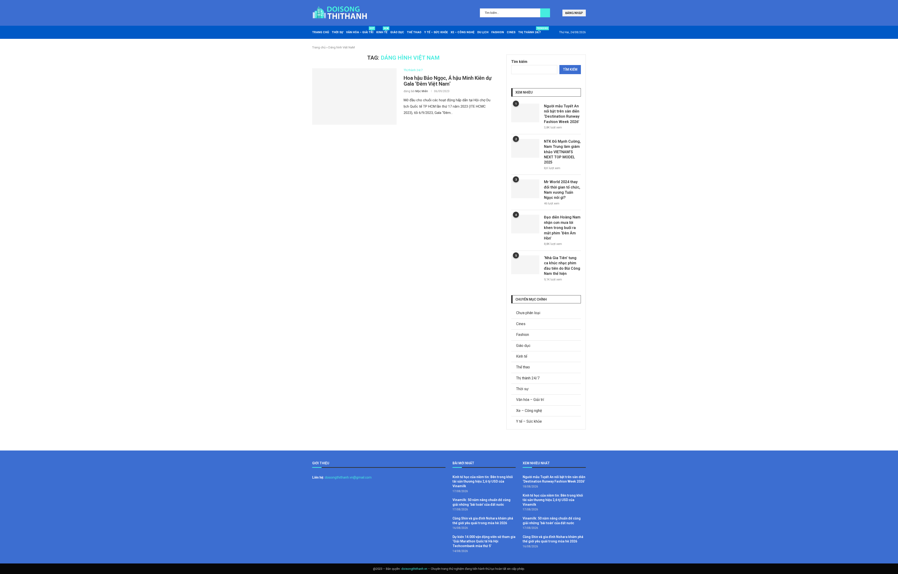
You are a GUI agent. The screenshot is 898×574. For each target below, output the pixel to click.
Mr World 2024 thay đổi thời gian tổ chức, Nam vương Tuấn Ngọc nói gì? (562, 190)
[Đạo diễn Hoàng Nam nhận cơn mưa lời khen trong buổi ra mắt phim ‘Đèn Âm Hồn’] (525, 224)
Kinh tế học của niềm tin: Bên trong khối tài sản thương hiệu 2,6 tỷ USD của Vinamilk (483, 481)
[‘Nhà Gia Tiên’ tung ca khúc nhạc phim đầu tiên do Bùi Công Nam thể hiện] (525, 264)
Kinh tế (381, 30)
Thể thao (414, 32)
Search (545, 12)
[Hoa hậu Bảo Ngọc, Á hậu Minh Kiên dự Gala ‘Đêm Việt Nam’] (354, 96)
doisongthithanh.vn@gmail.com (348, 477)
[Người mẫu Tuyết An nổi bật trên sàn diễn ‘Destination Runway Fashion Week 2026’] (525, 113)
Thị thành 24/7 (529, 30)
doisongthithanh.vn (414, 568)
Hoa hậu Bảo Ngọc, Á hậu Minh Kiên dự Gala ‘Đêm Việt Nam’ (448, 81)
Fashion (497, 32)
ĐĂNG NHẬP (574, 13)
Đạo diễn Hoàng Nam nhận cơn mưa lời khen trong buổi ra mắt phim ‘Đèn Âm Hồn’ (562, 227)
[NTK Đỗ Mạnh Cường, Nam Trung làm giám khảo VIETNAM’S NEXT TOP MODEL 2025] (525, 148)
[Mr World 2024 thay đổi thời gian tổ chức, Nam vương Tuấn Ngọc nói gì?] (525, 188)
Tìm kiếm (519, 61)
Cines (511, 32)
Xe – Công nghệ (462, 32)
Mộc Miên (421, 91)
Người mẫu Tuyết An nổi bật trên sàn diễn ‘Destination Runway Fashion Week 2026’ (561, 114)
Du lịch (483, 32)
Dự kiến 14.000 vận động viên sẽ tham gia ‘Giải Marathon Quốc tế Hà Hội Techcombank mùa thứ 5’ (484, 541)
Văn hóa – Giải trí (359, 30)
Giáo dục (397, 32)
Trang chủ (320, 32)
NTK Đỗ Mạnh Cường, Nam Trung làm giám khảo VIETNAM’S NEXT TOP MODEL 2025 (562, 152)
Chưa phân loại (528, 313)
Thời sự (337, 32)
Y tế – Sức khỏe (436, 32)
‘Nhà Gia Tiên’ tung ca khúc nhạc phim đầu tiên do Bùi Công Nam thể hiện (562, 266)
